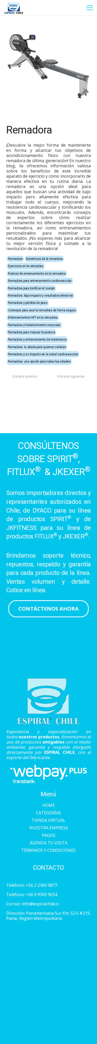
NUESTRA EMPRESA (48, 828)
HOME (48, 805)
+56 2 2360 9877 (41, 885)
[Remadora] (48, 24)
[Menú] (89, 7)
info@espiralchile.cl (40, 904)
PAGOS (48, 835)
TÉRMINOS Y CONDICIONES (48, 850)
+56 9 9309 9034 (41, 894)
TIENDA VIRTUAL (48, 820)
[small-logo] (14, 7)
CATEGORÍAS (48, 813)
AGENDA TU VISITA (49, 843)
